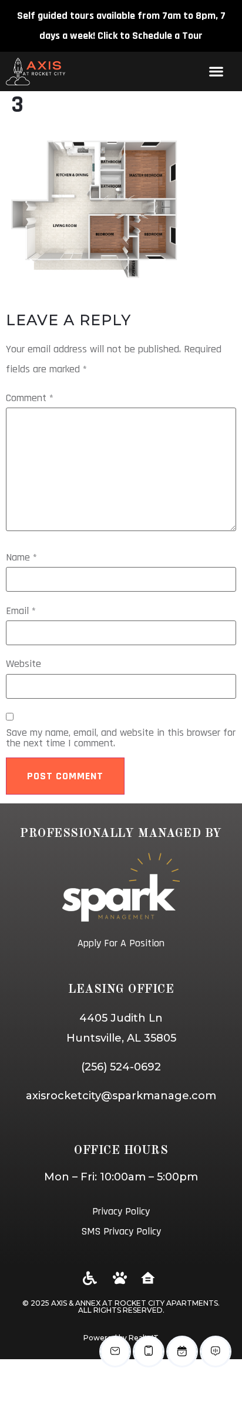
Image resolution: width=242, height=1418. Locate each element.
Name (21, 557)
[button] (215, 71)
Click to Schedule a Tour (150, 35)
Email (21, 611)
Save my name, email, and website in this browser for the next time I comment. (121, 738)
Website (23, 664)
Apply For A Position (121, 943)
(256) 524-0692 (121, 1066)
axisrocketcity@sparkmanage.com (121, 1095)
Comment (29, 398)
